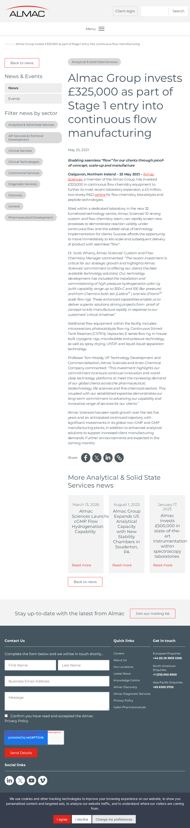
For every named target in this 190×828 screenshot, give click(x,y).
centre (100, 194)
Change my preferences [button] (114, 819)
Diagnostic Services (22, 184)
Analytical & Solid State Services (31, 125)
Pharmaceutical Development (30, 217)
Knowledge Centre (127, 680)
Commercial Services (23, 173)
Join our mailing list (153, 613)
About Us (120, 660)
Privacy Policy (123, 700)
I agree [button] (62, 819)
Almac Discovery (125, 687)
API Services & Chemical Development (25, 137)
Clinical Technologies (23, 162)
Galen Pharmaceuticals (130, 707)
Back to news (21, 63)
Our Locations (123, 667)
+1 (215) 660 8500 (165, 674)
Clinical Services (20, 150)
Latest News (122, 673)
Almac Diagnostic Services (132, 693)
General (14, 206)
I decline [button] (81, 819)
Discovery (15, 195)
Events (14, 98)
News (13, 88)
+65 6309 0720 (163, 687)
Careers (119, 653)
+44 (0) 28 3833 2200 (167, 658)
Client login (125, 11)
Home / (10, 44)
